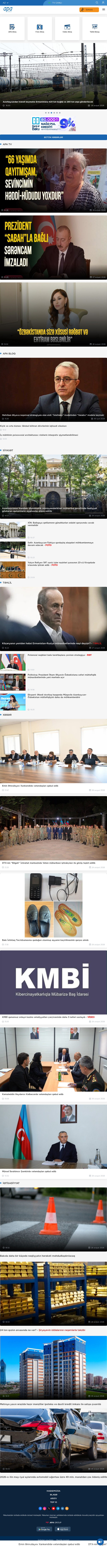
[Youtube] (53, 1509)
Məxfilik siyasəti (62, 1540)
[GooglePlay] (44, 1529)
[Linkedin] (62, 1509)
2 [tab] (48, 112)
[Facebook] (40, 1509)
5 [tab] (57, 112)
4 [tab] (54, 112)
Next (103, 76)
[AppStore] (63, 1529)
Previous (4, 76)
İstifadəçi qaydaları (46, 1540)
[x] (49, 1509)
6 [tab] (59, 112)
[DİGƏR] (103, 10)
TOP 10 (53, 1502)
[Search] (96, 3)
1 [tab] (46, 112)
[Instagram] (44, 1509)
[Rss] (67, 1509)
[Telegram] (58, 1509)
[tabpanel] (53, 76)
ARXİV (53, 1498)
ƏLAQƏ (53, 1494)
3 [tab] (51, 112)
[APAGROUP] (53, 1522)
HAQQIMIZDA (53, 1491)
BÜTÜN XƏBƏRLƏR (53, 137)
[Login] (103, 2)
